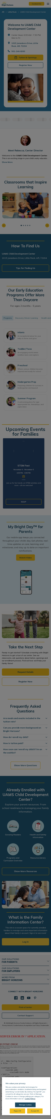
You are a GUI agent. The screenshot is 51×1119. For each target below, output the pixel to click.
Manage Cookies (25, 1105)
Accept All (35, 1111)
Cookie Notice (30, 1099)
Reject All (17, 1111)
